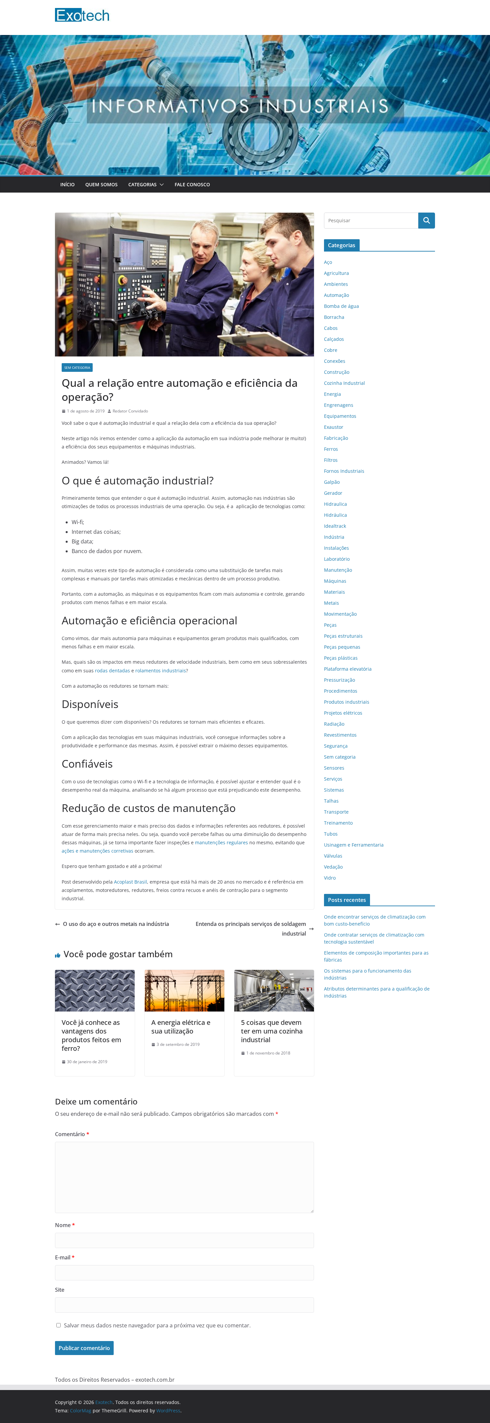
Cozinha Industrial (344, 383)
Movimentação (340, 614)
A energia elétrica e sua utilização (180, 1027)
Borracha (334, 317)
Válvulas (333, 856)
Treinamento (338, 823)
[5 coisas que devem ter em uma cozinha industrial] (274, 974)
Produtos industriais (346, 702)
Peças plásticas (341, 658)
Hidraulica (335, 504)
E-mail (65, 1257)
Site (59, 1289)
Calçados (334, 339)
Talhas (331, 801)
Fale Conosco (192, 184)
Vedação (333, 867)
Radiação (334, 724)
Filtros (331, 460)
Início (67, 184)
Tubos (331, 834)
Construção (336, 372)
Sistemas (334, 790)
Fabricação (336, 438)
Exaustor (333, 427)
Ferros (331, 449)
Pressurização (339, 680)
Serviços (333, 779)
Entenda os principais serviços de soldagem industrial (251, 928)
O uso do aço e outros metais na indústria (116, 924)
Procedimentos (340, 691)
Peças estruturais (343, 636)
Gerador (333, 493)
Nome (65, 1225)
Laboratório (337, 559)
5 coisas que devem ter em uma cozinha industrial (272, 1031)
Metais (331, 603)
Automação (336, 295)
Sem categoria (77, 367)
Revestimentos (340, 735)
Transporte (336, 812)
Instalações (336, 548)
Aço (328, 262)
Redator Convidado (130, 411)
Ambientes (336, 284)
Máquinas (335, 581)
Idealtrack (335, 526)
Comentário (72, 1134)
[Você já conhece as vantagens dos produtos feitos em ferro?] (95, 974)
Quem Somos (101, 184)
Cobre (330, 350)
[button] (160, 184)
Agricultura (336, 273)
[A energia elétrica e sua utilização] (184, 974)
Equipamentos (340, 416)
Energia (332, 394)
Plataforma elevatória (348, 669)
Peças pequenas (342, 647)
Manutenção (338, 570)
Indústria (334, 537)
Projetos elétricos (343, 713)
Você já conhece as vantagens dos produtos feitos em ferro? (91, 1035)
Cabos (331, 328)
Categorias (142, 184)
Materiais (334, 592)
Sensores (334, 768)
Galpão (332, 482)
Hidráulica (335, 515)
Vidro (330, 878)
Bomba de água (341, 306)
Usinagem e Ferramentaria (354, 845)
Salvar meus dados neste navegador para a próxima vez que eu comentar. (157, 1325)
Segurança (336, 746)
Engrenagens (338, 405)
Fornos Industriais (344, 471)
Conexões (334, 361)
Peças (330, 625)
